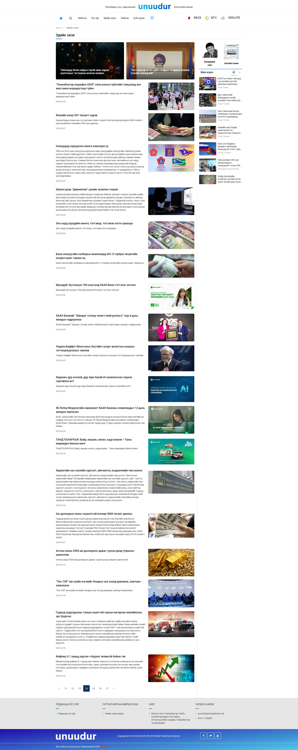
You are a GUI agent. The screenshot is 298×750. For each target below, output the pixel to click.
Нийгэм (125, 18)
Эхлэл (59, 28)
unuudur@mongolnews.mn (211, 713)
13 (79, 688)
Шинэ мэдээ (207, 72)
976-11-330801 (205, 718)
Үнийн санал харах (114, 713)
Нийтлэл (82, 18)
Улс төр (95, 18)
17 (107, 688)
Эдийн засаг (110, 18)
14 (86, 688)
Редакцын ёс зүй (66, 713)
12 (72, 688)
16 (100, 688)
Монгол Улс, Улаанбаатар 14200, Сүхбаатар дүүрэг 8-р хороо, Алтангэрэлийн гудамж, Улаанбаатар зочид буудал (170, 718)
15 (93, 688)
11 (66, 688)
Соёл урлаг (139, 18)
